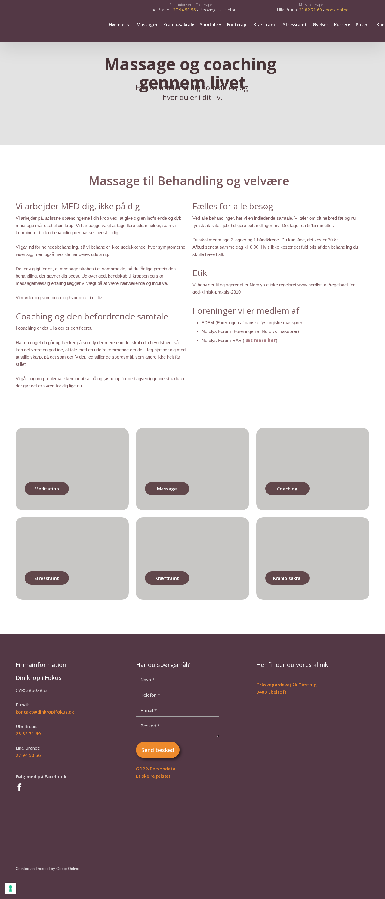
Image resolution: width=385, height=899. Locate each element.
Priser (362, 24)
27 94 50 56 (184, 10)
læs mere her (260, 340)
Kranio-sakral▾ (178, 24)
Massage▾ (147, 24)
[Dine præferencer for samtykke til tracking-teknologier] (10, 888)
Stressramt (295, 24)
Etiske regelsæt (153, 776)
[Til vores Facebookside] (57, 787)
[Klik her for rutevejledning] (298, 740)
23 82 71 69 (310, 10)
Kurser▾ (342, 24)
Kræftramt (265, 24)
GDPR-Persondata (155, 769)
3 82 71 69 (29, 733)
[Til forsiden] (34, 21)
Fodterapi (237, 24)
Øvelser (320, 24)
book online (337, 10)
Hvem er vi (120, 24)
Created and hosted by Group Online (47, 868)
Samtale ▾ (210, 24)
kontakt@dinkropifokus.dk (45, 712)
